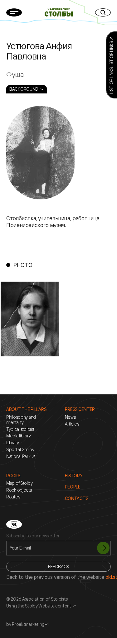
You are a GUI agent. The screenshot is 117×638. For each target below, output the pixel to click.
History (73, 475)
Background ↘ (26, 89)
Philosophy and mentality (21, 420)
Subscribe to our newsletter (32, 535)
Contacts (76, 498)
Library (12, 442)
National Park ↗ (21, 456)
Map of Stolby (19, 483)
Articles (72, 423)
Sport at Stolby (20, 449)
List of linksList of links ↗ (111, 65)
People (72, 486)
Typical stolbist (20, 429)
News (70, 417)
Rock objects (19, 490)
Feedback (58, 566)
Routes (13, 496)
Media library (18, 435)
